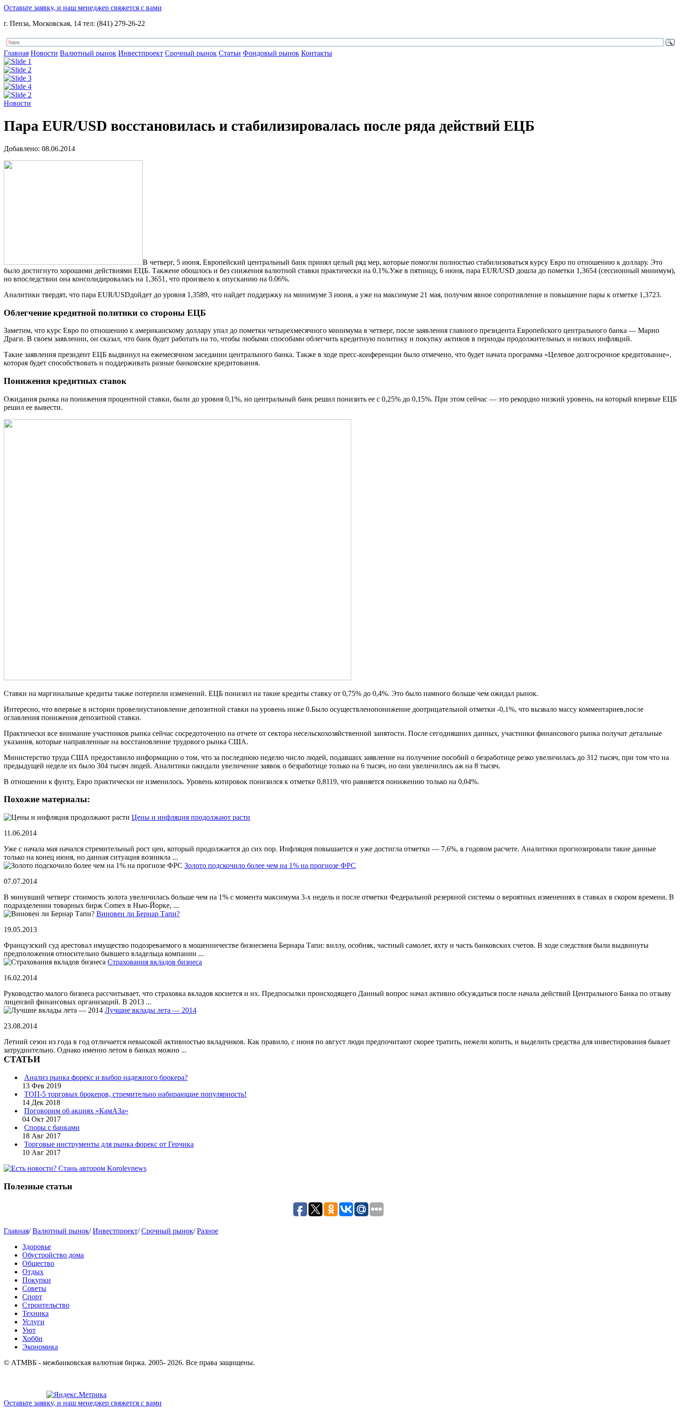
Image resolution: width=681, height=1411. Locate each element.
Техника (35, 1313)
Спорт (32, 1297)
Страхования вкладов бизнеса (154, 962)
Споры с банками (52, 1127)
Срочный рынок (191, 53)
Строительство (45, 1305)
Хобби (32, 1338)
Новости (44, 53)
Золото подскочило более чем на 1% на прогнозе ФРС (270, 865)
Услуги (33, 1322)
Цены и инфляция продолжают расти (191, 817)
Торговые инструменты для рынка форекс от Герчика (109, 1144)
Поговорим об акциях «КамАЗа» (76, 1111)
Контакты (316, 53)
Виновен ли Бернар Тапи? (138, 914)
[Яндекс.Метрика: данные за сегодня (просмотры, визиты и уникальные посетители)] (76, 1395)
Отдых (33, 1272)
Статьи (230, 53)
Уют (29, 1330)
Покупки (36, 1280)
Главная (16, 53)
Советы (34, 1288)
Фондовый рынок (271, 53)
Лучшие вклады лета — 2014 (150, 1010)
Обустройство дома (53, 1255)
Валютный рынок (88, 53)
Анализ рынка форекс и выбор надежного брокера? (106, 1077)
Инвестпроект (140, 53)
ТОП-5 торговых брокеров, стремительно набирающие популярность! (135, 1094)
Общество (38, 1263)
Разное (207, 1231)
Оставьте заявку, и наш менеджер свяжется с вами (83, 8)
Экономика (40, 1347)
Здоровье (36, 1247)
